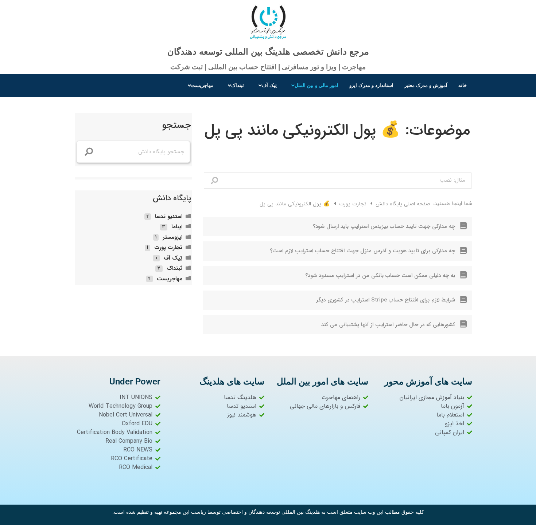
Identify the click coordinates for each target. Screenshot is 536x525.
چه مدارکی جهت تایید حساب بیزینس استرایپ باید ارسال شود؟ (384, 226)
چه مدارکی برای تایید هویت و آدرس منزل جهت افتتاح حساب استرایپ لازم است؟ (362, 250)
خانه (462, 85)
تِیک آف (269, 85)
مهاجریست (202, 85)
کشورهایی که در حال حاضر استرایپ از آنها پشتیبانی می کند (388, 324)
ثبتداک (237, 85)
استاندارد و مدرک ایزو (371, 85)
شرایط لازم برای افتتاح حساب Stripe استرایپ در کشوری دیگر (385, 300)
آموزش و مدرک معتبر (425, 85)
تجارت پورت (351, 204)
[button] (313, 85)
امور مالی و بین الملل (316, 85)
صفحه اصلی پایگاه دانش (402, 204)
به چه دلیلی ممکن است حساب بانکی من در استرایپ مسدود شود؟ (380, 275)
